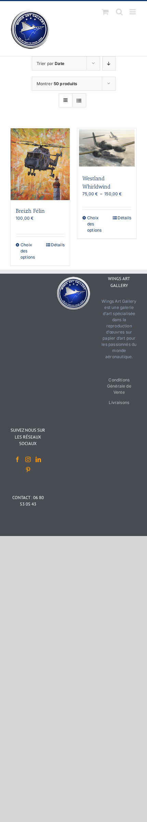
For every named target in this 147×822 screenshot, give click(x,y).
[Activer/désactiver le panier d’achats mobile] (105, 11)
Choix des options (28, 251)
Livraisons (119, 402)
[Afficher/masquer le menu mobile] (133, 11)
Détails (58, 244)
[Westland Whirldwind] (106, 148)
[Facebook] (17, 459)
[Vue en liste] (79, 100)
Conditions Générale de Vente (119, 386)
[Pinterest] (28, 469)
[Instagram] (28, 459)
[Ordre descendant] (109, 63)
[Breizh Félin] (40, 164)
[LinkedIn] (38, 459)
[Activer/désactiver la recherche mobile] (119, 11)
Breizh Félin (30, 211)
